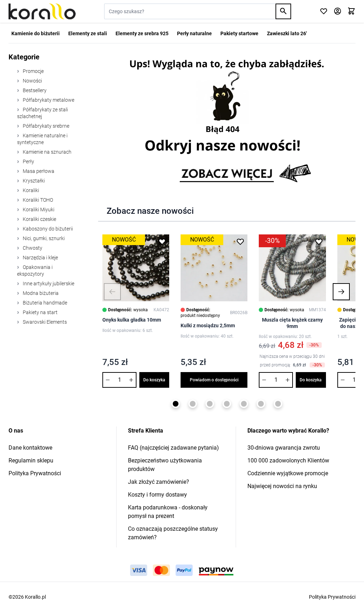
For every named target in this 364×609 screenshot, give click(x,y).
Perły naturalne (194, 33)
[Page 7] (278, 404)
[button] (112, 291)
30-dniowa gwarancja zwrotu (283, 447)
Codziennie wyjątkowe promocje (287, 473)
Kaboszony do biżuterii (47, 229)
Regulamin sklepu (31, 460)
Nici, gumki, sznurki (43, 238)
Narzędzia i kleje (40, 257)
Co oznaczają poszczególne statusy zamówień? (173, 533)
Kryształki (33, 181)
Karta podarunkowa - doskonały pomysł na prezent (168, 511)
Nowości (32, 81)
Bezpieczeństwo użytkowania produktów (165, 464)
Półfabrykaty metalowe (48, 100)
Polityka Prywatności (35, 473)
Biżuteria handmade (44, 303)
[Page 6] (261, 404)
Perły (28, 161)
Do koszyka (154, 379)
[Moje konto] (337, 11)
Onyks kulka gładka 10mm (131, 320)
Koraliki (30, 190)
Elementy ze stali (87, 33)
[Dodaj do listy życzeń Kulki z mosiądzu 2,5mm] (240, 241)
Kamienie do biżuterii (35, 33)
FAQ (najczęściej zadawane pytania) (173, 447)
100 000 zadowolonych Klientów (288, 460)
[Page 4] (227, 404)
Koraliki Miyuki (38, 209)
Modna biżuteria (40, 293)
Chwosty (32, 248)
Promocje (33, 71)
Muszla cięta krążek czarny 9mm (292, 323)
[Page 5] (244, 404)
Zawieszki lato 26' (287, 33)
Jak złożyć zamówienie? (158, 481)
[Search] (283, 11)
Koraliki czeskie (39, 219)
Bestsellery (34, 90)
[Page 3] (210, 404)
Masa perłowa (38, 171)
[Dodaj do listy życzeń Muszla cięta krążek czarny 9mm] (319, 241)
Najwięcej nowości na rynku (282, 486)
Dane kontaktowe (30, 447)
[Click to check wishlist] (324, 11)
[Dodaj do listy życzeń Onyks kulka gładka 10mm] (162, 241)
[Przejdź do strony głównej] (42, 11)
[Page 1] (175, 404)
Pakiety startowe (239, 33)
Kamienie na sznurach (46, 152)
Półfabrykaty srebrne (45, 126)
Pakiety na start (40, 312)
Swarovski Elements (44, 322)
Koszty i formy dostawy (157, 494)
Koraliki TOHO (37, 200)
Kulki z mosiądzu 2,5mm (208, 325)
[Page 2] (193, 404)
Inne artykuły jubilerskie (48, 283)
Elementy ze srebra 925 (142, 33)
